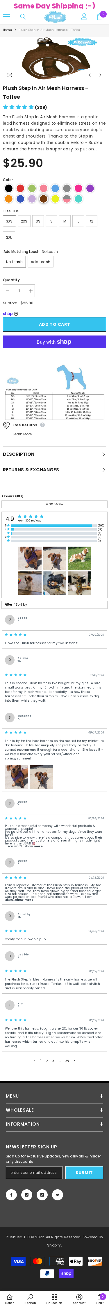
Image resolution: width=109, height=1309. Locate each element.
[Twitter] (57, 1194)
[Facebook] (11, 1194)
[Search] (22, 16)
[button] (25, 107)
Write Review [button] (54, 504)
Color (8, 179)
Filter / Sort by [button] (16, 604)
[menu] (6, 16)
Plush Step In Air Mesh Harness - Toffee (45, 92)
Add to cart (54, 324)
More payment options (54, 351)
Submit (84, 1173)
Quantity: (12, 279)
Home (7, 30)
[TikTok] (42, 1194)
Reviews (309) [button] (12, 496)
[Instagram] (26, 1194)
